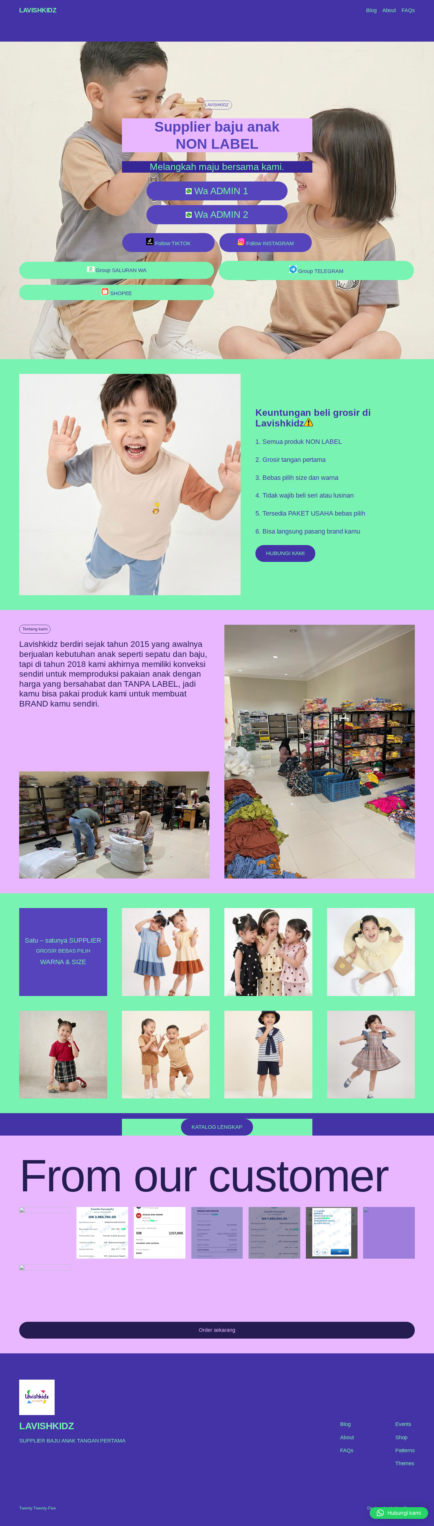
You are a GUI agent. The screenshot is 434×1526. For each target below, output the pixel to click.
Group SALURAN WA (120, 270)
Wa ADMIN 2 (220, 214)
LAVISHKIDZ (37, 10)
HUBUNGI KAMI (285, 553)
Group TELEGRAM (320, 271)
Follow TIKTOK (172, 243)
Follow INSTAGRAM (269, 243)
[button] (399, 1513)
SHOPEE (120, 293)
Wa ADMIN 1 (220, 191)
